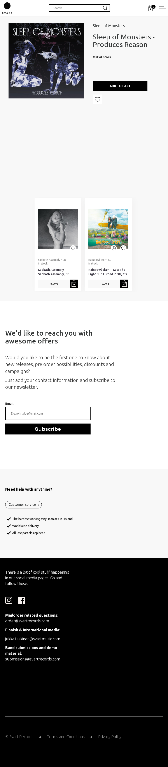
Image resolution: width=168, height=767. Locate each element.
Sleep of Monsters (109, 25)
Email (9, 403)
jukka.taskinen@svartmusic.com (32, 639)
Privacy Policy (109, 736)
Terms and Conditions (66, 736)
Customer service (22, 504)
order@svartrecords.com (27, 621)
